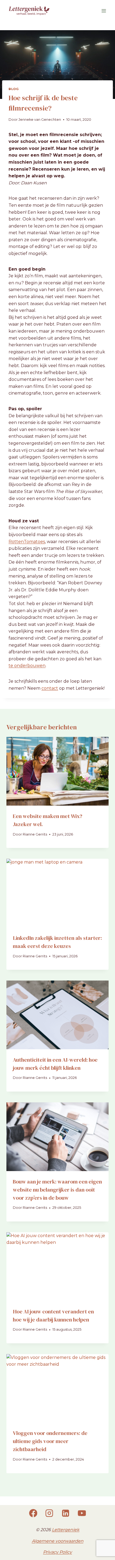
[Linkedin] (65, 1513)
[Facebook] (33, 1513)
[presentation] (57, 771)
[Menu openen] (104, 10)
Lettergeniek (65, 1529)
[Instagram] (49, 1513)
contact (49, 688)
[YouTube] (82, 1513)
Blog (14, 89)
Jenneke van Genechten (39, 120)
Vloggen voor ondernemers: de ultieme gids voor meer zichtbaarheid (50, 1441)
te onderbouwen (27, 665)
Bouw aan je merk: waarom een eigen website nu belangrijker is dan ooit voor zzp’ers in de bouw (57, 1190)
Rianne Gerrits (35, 834)
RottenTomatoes (27, 541)
